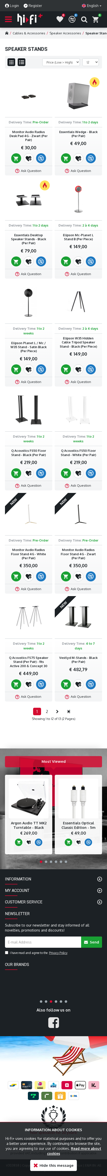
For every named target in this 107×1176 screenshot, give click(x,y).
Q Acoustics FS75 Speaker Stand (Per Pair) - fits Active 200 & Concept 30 (28, 662)
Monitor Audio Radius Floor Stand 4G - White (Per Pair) (28, 554)
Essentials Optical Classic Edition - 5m (78, 825)
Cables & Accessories (29, 33)
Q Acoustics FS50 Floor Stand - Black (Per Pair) (28, 453)
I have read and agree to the (38, 953)
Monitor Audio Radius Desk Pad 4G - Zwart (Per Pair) (28, 136)
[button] (41, 862)
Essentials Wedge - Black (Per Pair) (78, 134)
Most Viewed (54, 761)
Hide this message (57, 1165)
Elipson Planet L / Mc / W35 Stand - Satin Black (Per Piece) (28, 347)
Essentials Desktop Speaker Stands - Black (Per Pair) (28, 239)
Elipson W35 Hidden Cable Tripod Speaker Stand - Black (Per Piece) (78, 342)
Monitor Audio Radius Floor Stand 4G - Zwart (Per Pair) (78, 554)
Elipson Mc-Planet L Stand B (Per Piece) (78, 237)
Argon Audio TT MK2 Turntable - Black (29, 825)
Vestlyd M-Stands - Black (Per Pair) (78, 660)
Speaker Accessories (65, 33)
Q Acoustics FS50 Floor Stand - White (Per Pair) (78, 453)
